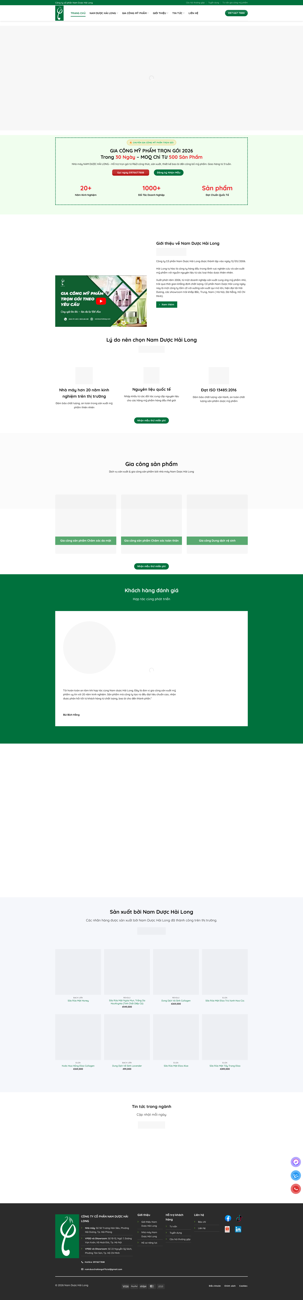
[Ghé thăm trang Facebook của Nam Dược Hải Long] (228, 1218)
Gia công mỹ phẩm (134, 13)
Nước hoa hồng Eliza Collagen (78, 1065)
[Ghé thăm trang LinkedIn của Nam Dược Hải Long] (238, 1229)
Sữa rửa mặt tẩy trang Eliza (225, 1065)
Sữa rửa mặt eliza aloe (176, 1065)
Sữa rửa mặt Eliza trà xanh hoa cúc (224, 1000)
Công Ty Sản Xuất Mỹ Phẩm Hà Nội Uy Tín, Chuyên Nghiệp (225, 1169)
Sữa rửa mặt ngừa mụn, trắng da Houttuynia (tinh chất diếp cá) (127, 1002)
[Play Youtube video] (101, 301)
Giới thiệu (159, 13)
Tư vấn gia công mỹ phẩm (235, 2)
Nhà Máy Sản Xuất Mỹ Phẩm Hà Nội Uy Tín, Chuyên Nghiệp (176, 1169)
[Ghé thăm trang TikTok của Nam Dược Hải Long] (239, 1218)
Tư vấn (173, 1226)
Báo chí (202, 1221)
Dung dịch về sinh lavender (127, 1065)
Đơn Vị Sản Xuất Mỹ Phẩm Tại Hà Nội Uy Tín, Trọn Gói (127, 1170)
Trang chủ (78, 13)
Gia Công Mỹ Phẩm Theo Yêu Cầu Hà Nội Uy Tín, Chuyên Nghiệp (77, 1169)
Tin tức (177, 13)
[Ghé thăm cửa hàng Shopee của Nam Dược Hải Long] (227, 1229)
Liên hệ (193, 13)
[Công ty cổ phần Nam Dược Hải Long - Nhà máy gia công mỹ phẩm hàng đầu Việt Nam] (60, 13)
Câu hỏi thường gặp (195, 2)
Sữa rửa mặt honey (78, 1000)
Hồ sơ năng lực (149, 1242)
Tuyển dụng (213, 2)
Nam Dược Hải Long (103, 13)
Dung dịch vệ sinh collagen (175, 1000)
